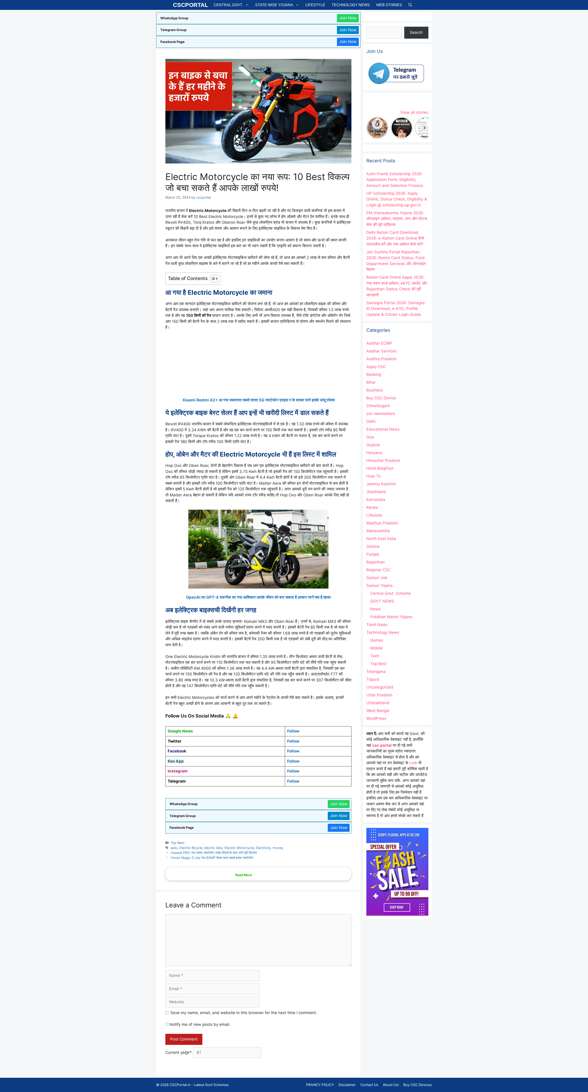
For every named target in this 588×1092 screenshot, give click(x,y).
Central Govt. (228, 5)
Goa (370, 437)
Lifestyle (315, 5)
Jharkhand (376, 491)
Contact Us (369, 1085)
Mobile (376, 648)
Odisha (372, 546)
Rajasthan (375, 562)
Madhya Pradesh (382, 523)
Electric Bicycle (190, 848)
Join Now (347, 18)
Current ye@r (178, 1052)
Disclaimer (347, 1085)
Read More (243, 875)
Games (376, 640)
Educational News (383, 429)
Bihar (371, 382)
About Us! (391, 1085)
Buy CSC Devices (417, 1085)
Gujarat (373, 445)
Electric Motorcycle (239, 848)
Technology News (351, 5)
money (278, 848)
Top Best (177, 843)
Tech (374, 656)
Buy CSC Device (381, 398)
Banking (373, 374)
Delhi (371, 421)
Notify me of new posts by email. (200, 1024)
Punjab (372, 554)
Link (413, 762)
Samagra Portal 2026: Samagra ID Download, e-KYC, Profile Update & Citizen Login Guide (395, 308)
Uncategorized (379, 687)
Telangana (376, 671)
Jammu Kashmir (381, 484)
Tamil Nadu (376, 624)
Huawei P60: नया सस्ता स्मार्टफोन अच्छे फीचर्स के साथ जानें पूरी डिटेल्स (214, 853)
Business (374, 390)
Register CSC (378, 570)
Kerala (372, 507)
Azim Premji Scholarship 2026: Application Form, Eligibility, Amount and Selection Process (394, 180)
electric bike (213, 848)
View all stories (414, 112)
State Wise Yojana (274, 5)
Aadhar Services (381, 351)
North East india (381, 538)
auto (174, 848)
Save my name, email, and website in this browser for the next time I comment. (243, 1012)
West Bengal (377, 710)
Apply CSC (376, 366)
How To (373, 476)
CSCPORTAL (190, 5)
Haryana (374, 452)
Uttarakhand (378, 702)
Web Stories (389, 5)
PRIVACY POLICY (320, 1085)
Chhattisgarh (378, 405)
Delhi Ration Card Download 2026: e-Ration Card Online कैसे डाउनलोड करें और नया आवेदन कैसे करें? (395, 238)
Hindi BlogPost (379, 468)
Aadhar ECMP (379, 343)
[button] (410, 5)
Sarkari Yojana (379, 585)
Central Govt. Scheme (390, 593)
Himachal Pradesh (383, 460)
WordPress (376, 718)
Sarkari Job (376, 577)
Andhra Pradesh (381, 359)
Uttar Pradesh (379, 695)
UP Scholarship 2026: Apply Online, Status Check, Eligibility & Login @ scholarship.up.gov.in (396, 199)
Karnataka (375, 499)
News (375, 609)
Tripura (372, 679)
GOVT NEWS (382, 601)
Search (416, 32)
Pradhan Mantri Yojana (391, 617)
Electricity (263, 848)
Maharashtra (378, 531)
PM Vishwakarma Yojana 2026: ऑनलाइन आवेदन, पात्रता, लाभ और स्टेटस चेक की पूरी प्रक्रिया (396, 219)
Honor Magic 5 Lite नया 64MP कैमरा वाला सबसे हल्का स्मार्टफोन (212, 858)
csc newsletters (380, 413)
